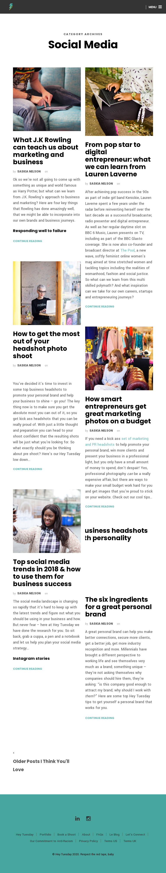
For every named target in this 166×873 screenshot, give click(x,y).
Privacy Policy (88, 841)
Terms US (110, 841)
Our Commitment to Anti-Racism (51, 841)
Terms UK (129, 841)
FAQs (99, 834)
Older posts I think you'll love (41, 765)
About (86, 834)
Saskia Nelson (29, 171)
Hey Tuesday (25, 834)
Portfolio (45, 834)
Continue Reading (27, 241)
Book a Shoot (66, 834)
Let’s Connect (135, 834)
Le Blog (115, 834)
